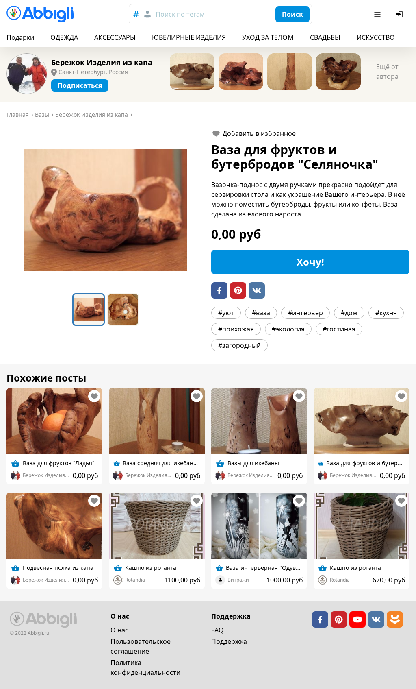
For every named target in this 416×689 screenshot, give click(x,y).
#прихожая (236, 329)
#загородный (239, 345)
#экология (288, 329)
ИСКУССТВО (376, 37)
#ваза (261, 312)
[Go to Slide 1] (88, 309)
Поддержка (229, 641)
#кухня (386, 312)
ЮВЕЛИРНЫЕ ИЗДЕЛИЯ (189, 37)
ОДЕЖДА (64, 37)
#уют (226, 312)
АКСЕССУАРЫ (115, 37)
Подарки (20, 37)
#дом (349, 312)
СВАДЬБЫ (325, 37)
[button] (105, 210)
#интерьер (305, 312)
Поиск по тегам (180, 14)
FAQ (217, 630)
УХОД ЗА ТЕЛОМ (268, 37)
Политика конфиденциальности (145, 667)
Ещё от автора (387, 71)
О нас (119, 630)
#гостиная (339, 329)
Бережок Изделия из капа (101, 62)
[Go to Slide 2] (123, 309)
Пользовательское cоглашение (140, 646)
